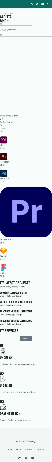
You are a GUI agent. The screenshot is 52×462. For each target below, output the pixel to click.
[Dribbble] (32, 4)
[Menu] (48, 4)
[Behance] (37, 4)
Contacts (40, 449)
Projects (28, 449)
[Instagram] (32, 458)
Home (10, 449)
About (18, 449)
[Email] (42, 4)
